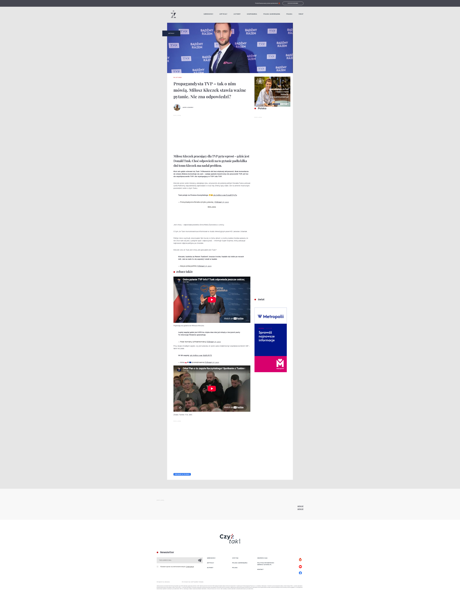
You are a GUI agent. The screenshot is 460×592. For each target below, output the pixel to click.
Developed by (186, 582)
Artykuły (223, 14)
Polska (289, 14)
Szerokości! (208, 14)
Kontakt (260, 569)
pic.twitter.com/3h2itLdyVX (201, 355)
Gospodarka (252, 14)
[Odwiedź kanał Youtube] (300, 566)
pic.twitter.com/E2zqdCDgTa (225, 195)
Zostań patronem (293, 3)
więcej (300, 506)
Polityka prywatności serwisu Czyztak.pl (265, 563)
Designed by (161, 582)
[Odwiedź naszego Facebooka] (300, 573)
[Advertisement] (211, 134)
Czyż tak (235, 558)
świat (260, 299)
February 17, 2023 (222, 202)
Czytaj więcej (190, 566)
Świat (301, 14)
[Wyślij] (199, 560)
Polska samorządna (271, 14)
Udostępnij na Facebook (182, 474)
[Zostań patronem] (300, 559)
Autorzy (237, 14)
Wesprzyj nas (262, 558)
